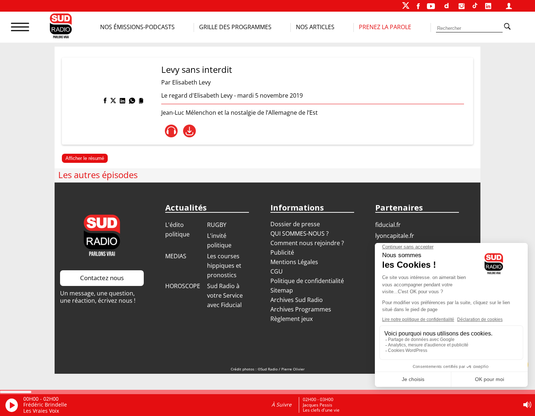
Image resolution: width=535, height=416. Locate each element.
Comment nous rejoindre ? (307, 243)
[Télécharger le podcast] (189, 131)
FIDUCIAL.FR (388, 225)
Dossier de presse (295, 224)
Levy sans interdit (196, 69)
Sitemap (281, 290)
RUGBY (216, 225)
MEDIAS (175, 256)
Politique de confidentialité (307, 281)
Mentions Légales (294, 262)
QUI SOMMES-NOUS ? (299, 233)
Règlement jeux (291, 319)
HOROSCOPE (182, 286)
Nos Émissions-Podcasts (137, 27)
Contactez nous (102, 278)
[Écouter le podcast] (171, 131)
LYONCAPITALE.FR (394, 236)
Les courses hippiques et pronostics (224, 265)
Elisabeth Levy (191, 82)
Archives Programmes (300, 309)
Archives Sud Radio (296, 300)
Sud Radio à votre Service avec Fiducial (225, 295)
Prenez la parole (385, 27)
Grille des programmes (235, 27)
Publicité (282, 252)
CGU (276, 271)
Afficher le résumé (85, 158)
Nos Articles (315, 27)
